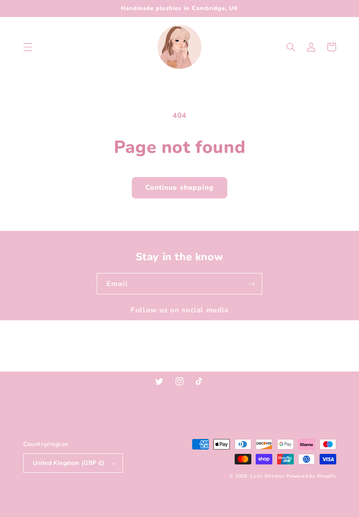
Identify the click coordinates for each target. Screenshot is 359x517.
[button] (28, 47)
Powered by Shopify (311, 476)
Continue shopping (179, 187)
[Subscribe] (252, 283)
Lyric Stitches (267, 476)
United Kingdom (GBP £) (69, 463)
